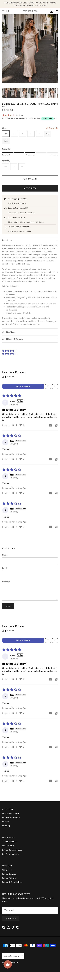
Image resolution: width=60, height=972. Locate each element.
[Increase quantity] (21, 166)
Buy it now (30, 188)
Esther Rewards (9, 874)
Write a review (23, 386)
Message (6, 581)
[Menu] (3, 11)
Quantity (6, 160)
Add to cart (30, 179)
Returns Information (11, 817)
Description (7, 240)
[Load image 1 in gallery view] (30, 48)
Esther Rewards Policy (12, 850)
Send (8, 606)
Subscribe (11, 918)
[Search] (9, 11)
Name (5, 555)
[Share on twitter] (56, 425)
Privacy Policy (8, 845)
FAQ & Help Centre (10, 813)
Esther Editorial (9, 878)
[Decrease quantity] (5, 166)
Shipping (6, 825)
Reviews (5, 821)
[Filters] (48, 386)
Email (4, 568)
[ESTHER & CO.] (30, 11)
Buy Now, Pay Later (10, 854)
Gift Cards (6, 870)
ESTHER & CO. (13, 963)
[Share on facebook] (50, 425)
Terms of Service (10, 841)
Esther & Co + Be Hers (12, 882)
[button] (8, 351)
